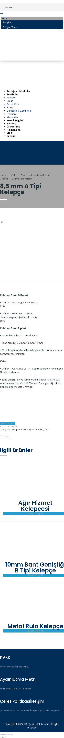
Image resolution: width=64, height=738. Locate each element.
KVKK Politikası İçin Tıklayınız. (14, 666)
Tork (46, 429)
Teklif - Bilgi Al (7, 423)
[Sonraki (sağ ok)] (4, 737)
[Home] (17, 163)
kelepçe (5, 436)
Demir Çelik (13, 104)
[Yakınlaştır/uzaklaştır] (11, 734)
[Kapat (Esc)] (1, 734)
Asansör (11, 97)
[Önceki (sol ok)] (1, 737)
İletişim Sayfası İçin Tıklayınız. (44, 710)
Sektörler (12, 94)
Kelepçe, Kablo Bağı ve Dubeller (27, 429)
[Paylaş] (4, 734)
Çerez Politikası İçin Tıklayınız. (14, 710)
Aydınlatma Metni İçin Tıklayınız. (15, 688)
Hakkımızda (14, 129)
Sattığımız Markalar (18, 91)
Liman (10, 100)
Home (3, 175)
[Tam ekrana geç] (8, 734)
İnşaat (10, 107)
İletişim (11, 135)
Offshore (12, 114)
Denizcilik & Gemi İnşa (19, 110)
